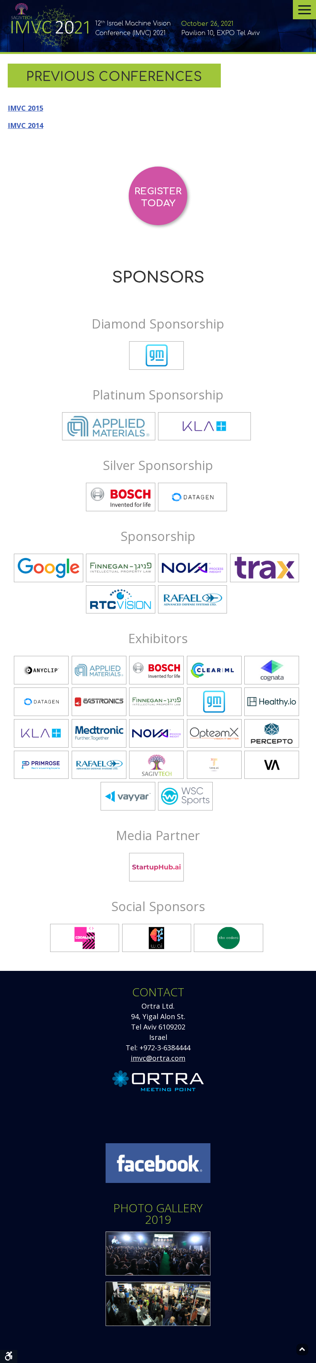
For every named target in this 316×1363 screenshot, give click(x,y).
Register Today (158, 197)
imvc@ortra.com (158, 1058)
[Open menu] (304, 9)
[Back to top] (302, 1349)
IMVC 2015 (25, 108)
